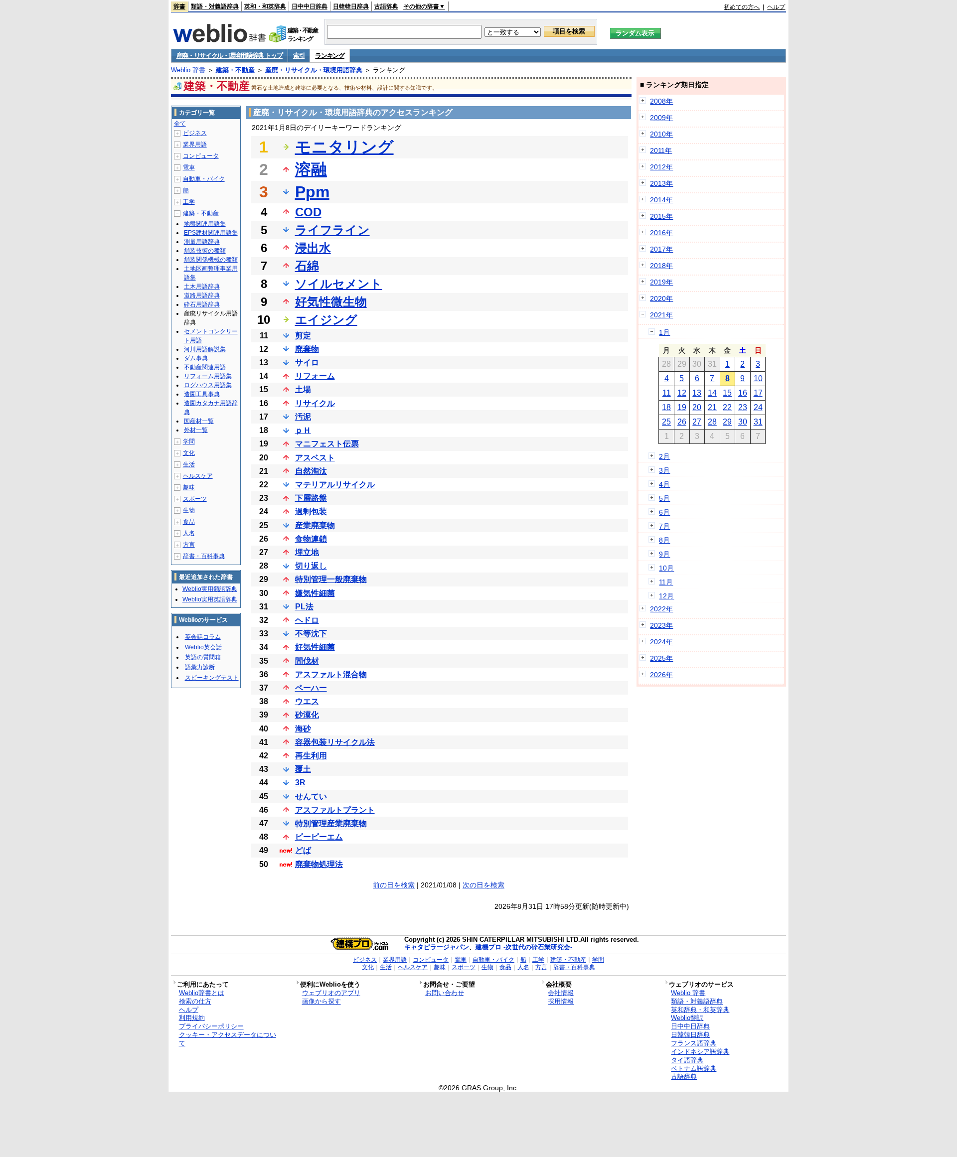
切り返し (311, 566)
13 (696, 393)
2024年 (661, 642)
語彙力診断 (200, 667)
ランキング (329, 55)
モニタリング (344, 147)
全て (180, 124)
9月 (664, 554)
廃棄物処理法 (319, 864)
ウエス (307, 701)
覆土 (303, 769)
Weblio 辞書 (188, 70)
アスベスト (315, 457)
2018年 (661, 266)
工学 (189, 201)
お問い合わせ (444, 993)
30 (742, 422)
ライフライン (332, 230)
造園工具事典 (202, 394)
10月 (666, 568)
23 (742, 407)
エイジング (326, 319)
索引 (299, 55)
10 (758, 378)
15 (727, 393)
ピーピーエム (319, 837)
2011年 (661, 150)
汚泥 (303, 417)
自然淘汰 (311, 471)
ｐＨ (303, 430)
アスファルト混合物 (331, 674)
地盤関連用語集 (205, 223)
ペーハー (311, 688)
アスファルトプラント (335, 810)
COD (308, 212)
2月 (664, 456)
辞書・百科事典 (204, 556)
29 (727, 422)
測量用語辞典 (202, 241)
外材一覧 (196, 430)
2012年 (661, 167)
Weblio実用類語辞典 (209, 588)
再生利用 (311, 755)
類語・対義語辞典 (215, 6)
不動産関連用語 (205, 367)
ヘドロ (307, 620)
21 (712, 407)
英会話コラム (203, 636)
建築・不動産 (235, 70)
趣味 (189, 487)
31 (758, 422)
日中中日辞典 (309, 6)
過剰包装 (311, 511)
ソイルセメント (338, 283)
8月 (664, 540)
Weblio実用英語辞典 (209, 599)
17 (758, 393)
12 (681, 393)
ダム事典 (196, 358)
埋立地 (307, 552)
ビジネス (195, 133)
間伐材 (307, 661)
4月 (664, 484)
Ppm (312, 192)
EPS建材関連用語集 (211, 232)
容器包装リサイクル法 (335, 742)
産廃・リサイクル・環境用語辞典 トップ (229, 55)
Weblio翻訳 (687, 1017)
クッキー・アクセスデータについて (227, 1039)
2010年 (661, 134)
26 (681, 422)
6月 (664, 512)
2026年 (661, 675)
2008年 (661, 101)
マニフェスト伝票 (327, 443)
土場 (303, 389)
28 (712, 422)
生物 (189, 510)
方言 (189, 544)
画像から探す (321, 1001)
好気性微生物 (331, 301)
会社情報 (561, 993)
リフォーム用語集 (208, 376)
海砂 (303, 728)
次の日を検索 (483, 885)
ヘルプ (776, 6)
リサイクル (315, 403)
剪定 (303, 335)
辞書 (179, 6)
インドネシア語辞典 (700, 1051)
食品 (189, 521)
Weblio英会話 (203, 647)
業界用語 (195, 144)
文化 (189, 452)
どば (303, 850)
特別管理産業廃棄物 (331, 823)
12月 (666, 596)
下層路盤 (311, 498)
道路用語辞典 (202, 295)
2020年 (661, 298)
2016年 (661, 233)
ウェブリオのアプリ (331, 993)
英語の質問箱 (203, 657)
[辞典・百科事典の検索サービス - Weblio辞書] (219, 39)
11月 (666, 582)
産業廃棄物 (315, 525)
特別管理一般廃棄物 (331, 579)
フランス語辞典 (693, 1043)
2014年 (661, 200)
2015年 (661, 216)
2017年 (661, 249)
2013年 (661, 183)
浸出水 (313, 248)
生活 (189, 464)
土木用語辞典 (202, 286)
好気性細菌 (315, 647)
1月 (664, 332)
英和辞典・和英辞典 (700, 1009)
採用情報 (561, 1001)
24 (758, 407)
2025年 (661, 658)
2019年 (661, 282)
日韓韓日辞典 (351, 6)
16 (742, 393)
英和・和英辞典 (265, 6)
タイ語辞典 (687, 1060)
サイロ (307, 362)
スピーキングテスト (212, 677)
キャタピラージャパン (436, 947)
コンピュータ (201, 155)
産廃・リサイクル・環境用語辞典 (313, 70)
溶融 (311, 169)
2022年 (661, 609)
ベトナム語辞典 (693, 1068)
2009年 (661, 118)
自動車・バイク (204, 178)
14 (712, 393)
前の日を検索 (394, 885)
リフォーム (315, 376)
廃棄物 (307, 349)
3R (300, 782)
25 (666, 422)
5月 (664, 498)
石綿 (307, 266)
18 (666, 407)
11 (666, 393)
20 (696, 407)
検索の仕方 (195, 1001)
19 (681, 407)
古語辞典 (386, 6)
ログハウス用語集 (208, 385)
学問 (189, 441)
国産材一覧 (199, 421)
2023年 (661, 625)
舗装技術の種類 (205, 250)
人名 (189, 533)
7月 (664, 526)
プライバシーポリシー (211, 1026)
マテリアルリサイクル (335, 484)
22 (727, 407)
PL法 (304, 606)
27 (696, 422)
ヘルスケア (198, 475)
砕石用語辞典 (202, 304)
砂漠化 (307, 715)
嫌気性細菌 (315, 593)
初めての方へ (742, 6)
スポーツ (195, 498)
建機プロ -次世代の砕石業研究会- (524, 947)
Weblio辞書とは (201, 993)
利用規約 (192, 1017)
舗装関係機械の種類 (211, 259)
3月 (664, 470)
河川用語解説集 (205, 349)
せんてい (311, 796)
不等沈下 (311, 633)
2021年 (661, 315)
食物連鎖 (311, 539)
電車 (189, 167)
